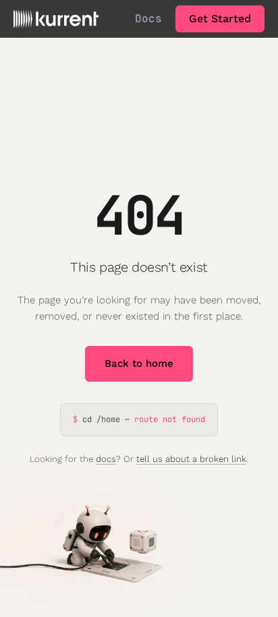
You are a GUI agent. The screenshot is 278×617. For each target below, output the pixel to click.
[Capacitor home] (56, 18)
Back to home (139, 363)
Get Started (220, 18)
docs (106, 459)
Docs (148, 18)
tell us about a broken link (191, 459)
